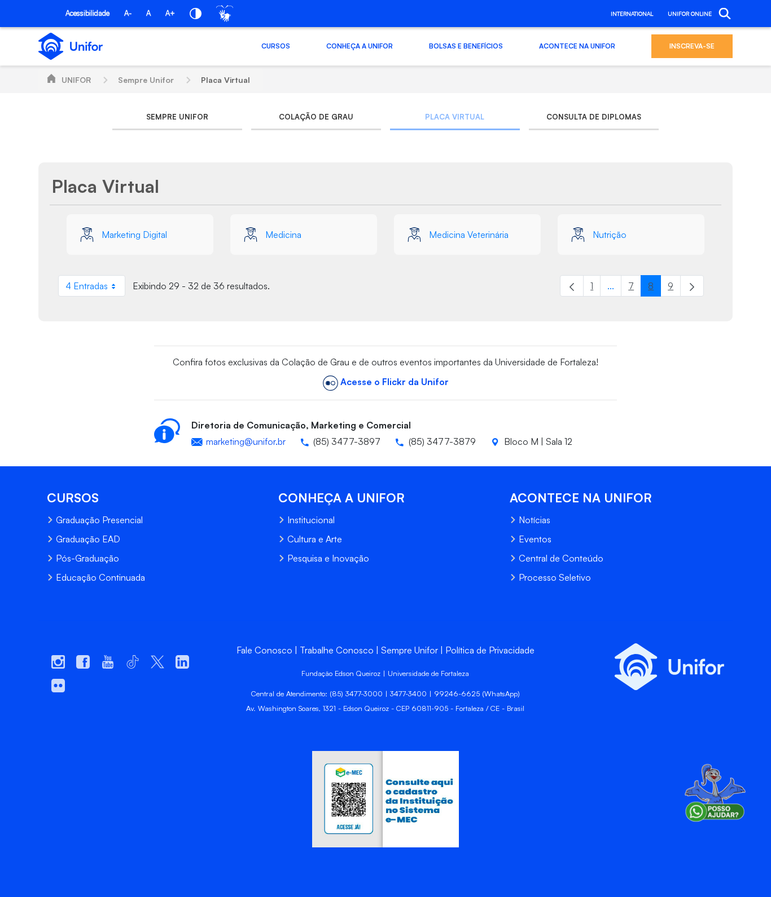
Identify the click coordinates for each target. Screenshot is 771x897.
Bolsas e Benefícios (466, 46)
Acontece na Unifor (577, 46)
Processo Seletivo (555, 577)
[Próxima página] (692, 286)
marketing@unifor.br (246, 441)
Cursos (275, 46)
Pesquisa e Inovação (328, 558)
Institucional (311, 519)
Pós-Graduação (87, 558)
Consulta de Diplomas (593, 116)
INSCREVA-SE (692, 46)
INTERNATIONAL (632, 13)
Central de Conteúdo (561, 558)
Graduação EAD (88, 539)
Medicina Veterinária (469, 234)
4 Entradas (95, 288)
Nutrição (610, 234)
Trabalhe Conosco (337, 650)
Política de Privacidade (490, 650)
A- (128, 12)
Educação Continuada (100, 577)
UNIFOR (76, 80)
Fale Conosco (264, 650)
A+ (170, 12)
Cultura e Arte (314, 539)
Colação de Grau (316, 116)
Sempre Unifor (146, 80)
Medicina (283, 234)
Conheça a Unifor (359, 46)
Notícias (534, 519)
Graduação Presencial (99, 519)
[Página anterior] (572, 286)
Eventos (535, 539)
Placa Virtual (225, 80)
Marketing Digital (134, 234)
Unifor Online (690, 13)
